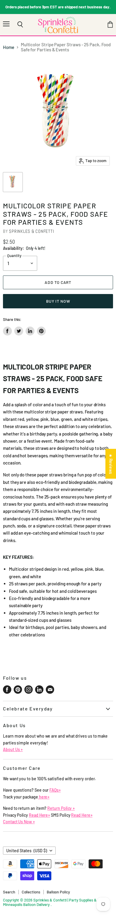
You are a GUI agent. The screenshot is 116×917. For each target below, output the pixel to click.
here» (44, 796)
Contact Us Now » (19, 821)
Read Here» (39, 815)
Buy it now (58, 301)
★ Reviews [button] (110, 464)
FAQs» (55, 790)
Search (9, 892)
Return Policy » (61, 808)
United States (26, 850)
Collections (31, 892)
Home (8, 47)
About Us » (13, 749)
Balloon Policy (58, 892)
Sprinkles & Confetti (31, 231)
